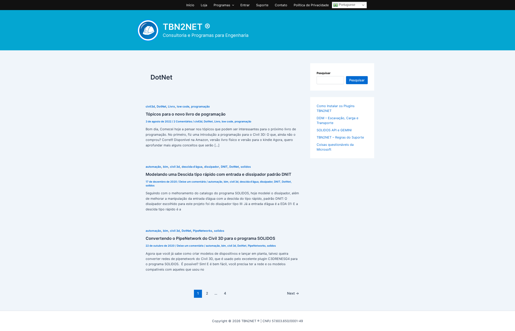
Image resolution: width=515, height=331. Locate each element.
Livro (171, 106)
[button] (232, 5)
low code (183, 106)
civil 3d (175, 166)
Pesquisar (324, 73)
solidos (246, 166)
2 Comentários (183, 121)
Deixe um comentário (192, 181)
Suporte (262, 5)
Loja (204, 5)
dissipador (211, 166)
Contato (281, 5)
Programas (222, 5)
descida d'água (192, 166)
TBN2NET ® (186, 27)
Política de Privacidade (311, 5)
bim (165, 166)
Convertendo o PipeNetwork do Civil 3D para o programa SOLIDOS (210, 238)
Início (190, 5)
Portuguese (346, 4)
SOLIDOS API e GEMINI (334, 130)
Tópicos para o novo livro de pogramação (186, 114)
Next (293, 293)
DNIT (224, 166)
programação (200, 106)
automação (153, 166)
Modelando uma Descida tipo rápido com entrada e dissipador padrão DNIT (218, 174)
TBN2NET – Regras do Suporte (340, 137)
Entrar (245, 5)
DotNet (161, 106)
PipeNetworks (202, 230)
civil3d (150, 106)
